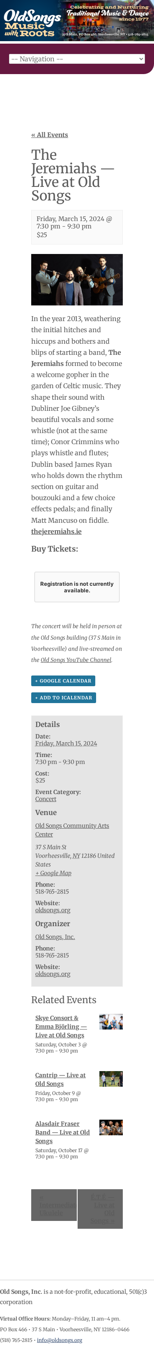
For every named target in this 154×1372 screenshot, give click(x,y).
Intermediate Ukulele (58, 1205)
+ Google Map (53, 873)
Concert (45, 799)
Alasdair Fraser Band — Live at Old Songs (62, 1132)
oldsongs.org (52, 910)
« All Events (49, 135)
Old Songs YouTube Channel (76, 660)
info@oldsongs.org (59, 1340)
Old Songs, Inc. (55, 937)
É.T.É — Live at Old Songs (102, 1209)
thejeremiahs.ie (56, 531)
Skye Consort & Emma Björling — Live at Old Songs (61, 1026)
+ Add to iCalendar (63, 698)
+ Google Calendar (63, 681)
